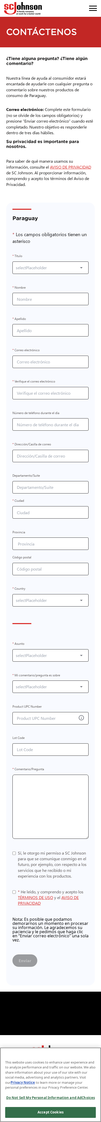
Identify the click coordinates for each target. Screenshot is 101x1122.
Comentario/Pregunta (28, 769)
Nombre (19, 287)
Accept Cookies (50, 1112)
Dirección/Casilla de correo (31, 444)
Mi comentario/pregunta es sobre (36, 675)
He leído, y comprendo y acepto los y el (50, 897)
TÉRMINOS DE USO (35, 897)
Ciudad (18, 501)
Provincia (18, 532)
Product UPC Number (27, 706)
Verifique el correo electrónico (33, 381)
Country (18, 589)
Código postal (21, 557)
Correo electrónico (26, 350)
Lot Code (18, 738)
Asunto (18, 644)
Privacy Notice (23, 1082)
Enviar (25, 960)
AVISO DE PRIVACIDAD (71, 167)
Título (17, 256)
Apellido (19, 319)
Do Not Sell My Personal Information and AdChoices (50, 1097)
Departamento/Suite (26, 476)
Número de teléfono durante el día (35, 413)
